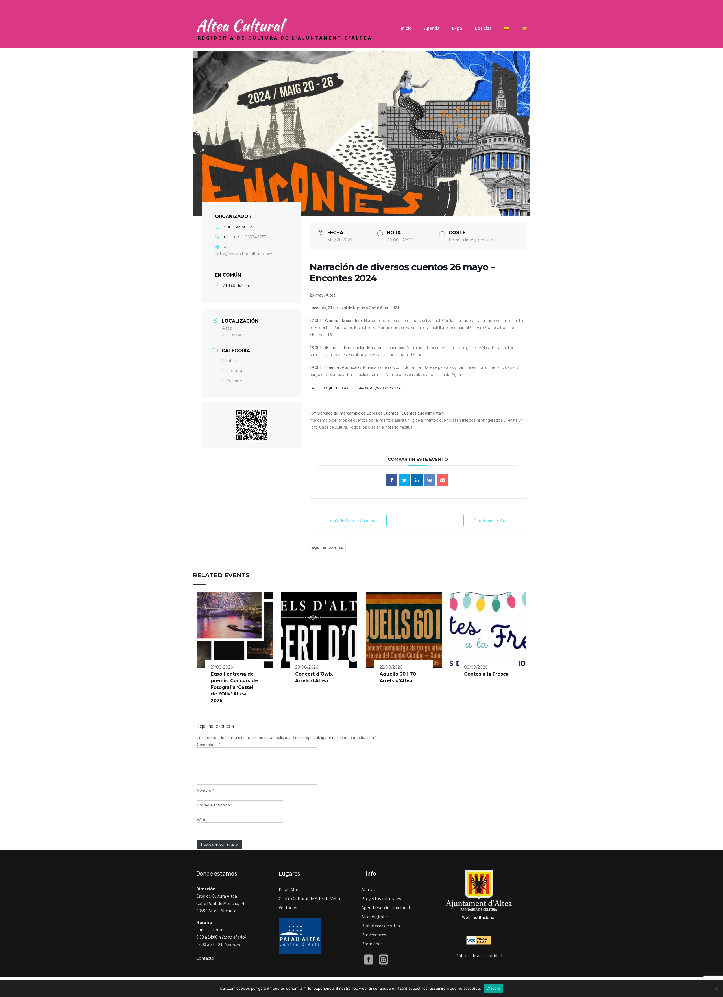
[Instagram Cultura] (383, 959)
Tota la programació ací (331, 387)
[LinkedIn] (417, 480)
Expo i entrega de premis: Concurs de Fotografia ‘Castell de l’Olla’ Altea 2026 (234, 687)
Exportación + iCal (489, 520)
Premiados (372, 944)
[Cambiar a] (506, 30)
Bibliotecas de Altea (381, 926)
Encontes (333, 548)
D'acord (493, 988)
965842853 (255, 237)
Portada (234, 380)
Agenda (432, 28)
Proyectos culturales (381, 899)
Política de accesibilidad (479, 956)
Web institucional (479, 917)
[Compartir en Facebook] (391, 480)
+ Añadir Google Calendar (353, 520)
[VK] (429, 480)
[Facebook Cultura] (369, 959)
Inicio (406, 28)
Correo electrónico (214, 805)
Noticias (483, 28)
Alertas (368, 889)
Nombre (205, 790)
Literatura (235, 370)
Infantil (232, 360)
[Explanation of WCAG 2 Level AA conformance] (478, 940)
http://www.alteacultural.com (243, 253)
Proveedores (374, 935)
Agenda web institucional (386, 908)
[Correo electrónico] (442, 480)
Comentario (208, 744)
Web (201, 819)
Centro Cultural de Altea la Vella (309, 899)
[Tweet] (404, 480)
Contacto (205, 958)
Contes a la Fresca (486, 674)
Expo (457, 28)
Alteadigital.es (375, 917)
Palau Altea (289, 889)
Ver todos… (290, 908)
